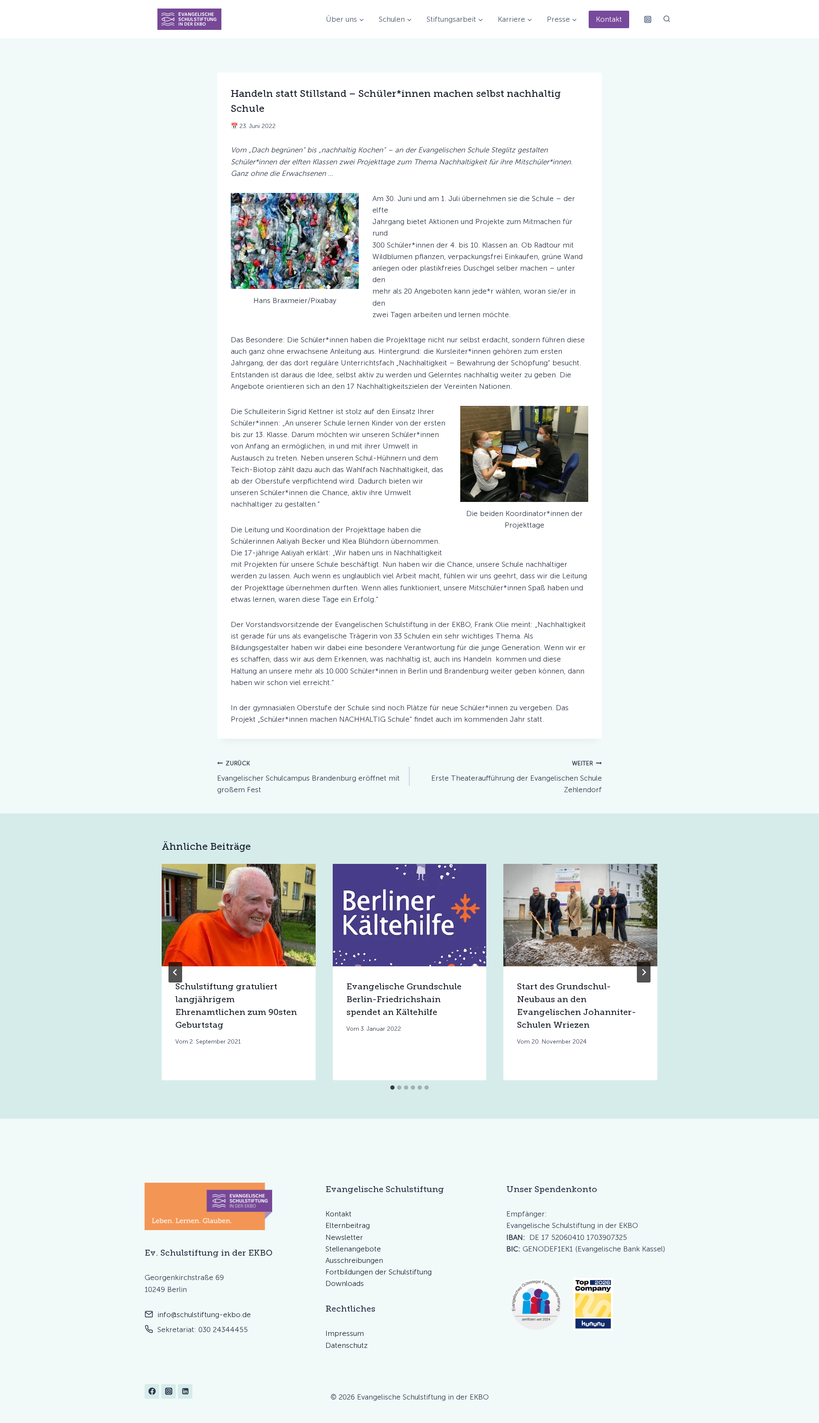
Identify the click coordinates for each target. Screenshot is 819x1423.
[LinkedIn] (185, 1391)
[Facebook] (152, 1391)
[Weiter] (644, 972)
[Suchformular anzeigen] (666, 19)
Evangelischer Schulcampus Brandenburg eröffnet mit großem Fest (308, 777)
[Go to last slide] (175, 972)
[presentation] (239, 915)
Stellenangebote (353, 1249)
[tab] (392, 1087)
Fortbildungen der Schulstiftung (378, 1272)
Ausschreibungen (354, 1260)
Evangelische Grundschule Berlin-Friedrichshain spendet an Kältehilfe (404, 1000)
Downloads (344, 1283)
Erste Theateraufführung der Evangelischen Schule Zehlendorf (516, 777)
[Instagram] (647, 19)
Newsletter (344, 1237)
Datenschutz (346, 1345)
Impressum (344, 1333)
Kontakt (609, 19)
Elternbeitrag (347, 1225)
